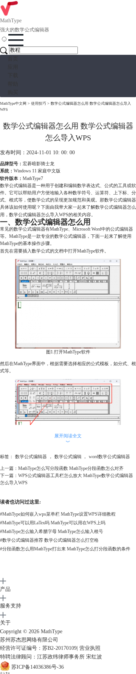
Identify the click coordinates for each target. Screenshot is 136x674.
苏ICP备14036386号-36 (37, 667)
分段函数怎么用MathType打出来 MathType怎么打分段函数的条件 (65, 549)
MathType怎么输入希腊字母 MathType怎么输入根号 (51, 531)
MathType (51, 631)
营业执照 (89, 648)
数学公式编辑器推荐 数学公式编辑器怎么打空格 (49, 540)
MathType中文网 (13, 103)
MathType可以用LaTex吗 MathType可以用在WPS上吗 (52, 523)
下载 (13, 75)
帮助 (13, 84)
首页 (13, 59)
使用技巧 (38, 103)
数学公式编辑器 (31, 456)
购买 (13, 92)
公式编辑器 (121, 229)
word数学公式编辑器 (109, 456)
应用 (13, 67)
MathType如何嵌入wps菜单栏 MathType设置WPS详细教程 (58, 514)
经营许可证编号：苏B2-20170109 (38, 648)
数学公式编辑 (68, 456)
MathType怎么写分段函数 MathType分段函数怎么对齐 (71, 468)
